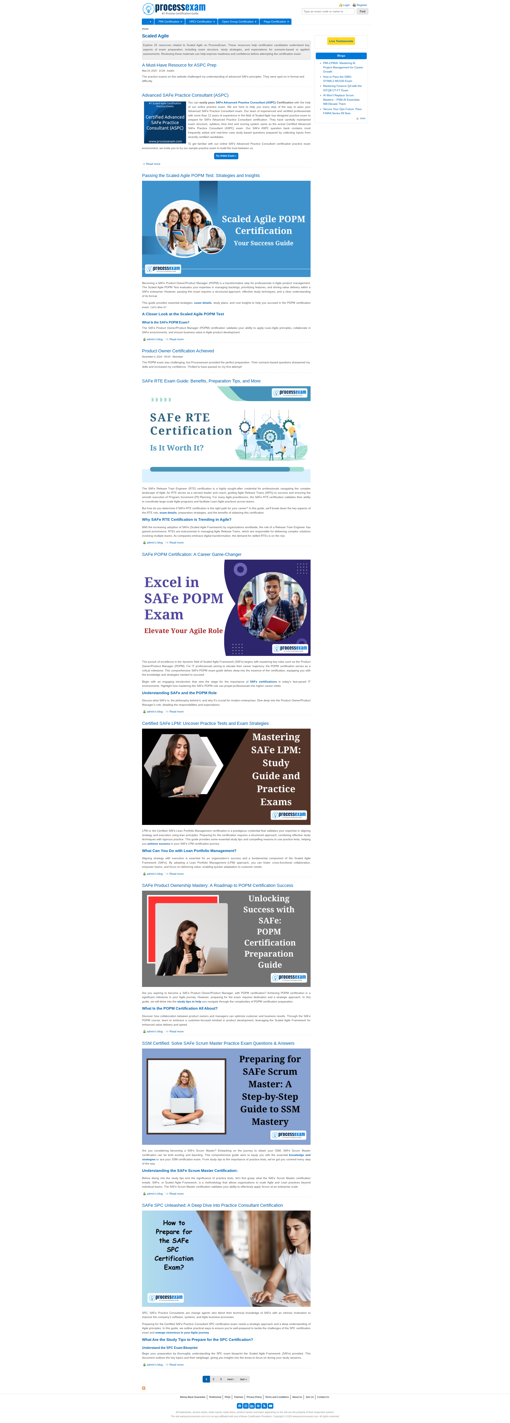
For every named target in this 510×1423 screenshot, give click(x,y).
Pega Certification (275, 21)
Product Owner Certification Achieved (178, 350)
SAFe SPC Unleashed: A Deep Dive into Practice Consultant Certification (212, 1205)
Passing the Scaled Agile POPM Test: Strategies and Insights (201, 175)
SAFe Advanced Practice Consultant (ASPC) (246, 102)
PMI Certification (169, 21)
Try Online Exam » (226, 155)
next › (230, 1379)
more (363, 118)
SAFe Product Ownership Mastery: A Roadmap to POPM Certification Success (217, 885)
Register (362, 5)
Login (346, 5)
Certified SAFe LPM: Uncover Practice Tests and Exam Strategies (205, 723)
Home (145, 29)
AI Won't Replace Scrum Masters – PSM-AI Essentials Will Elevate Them (341, 99)
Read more (153, 163)
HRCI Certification (200, 21)
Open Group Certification (238, 21)
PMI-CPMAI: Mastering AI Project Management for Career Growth (343, 67)
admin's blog (155, 339)
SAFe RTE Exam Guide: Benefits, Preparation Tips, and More (201, 380)
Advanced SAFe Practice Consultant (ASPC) (185, 95)
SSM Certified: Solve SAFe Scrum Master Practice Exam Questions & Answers (218, 1043)
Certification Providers (260, 1416)
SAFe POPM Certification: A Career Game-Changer (191, 554)
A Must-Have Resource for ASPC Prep (179, 65)
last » (243, 1379)
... (147, 21)
